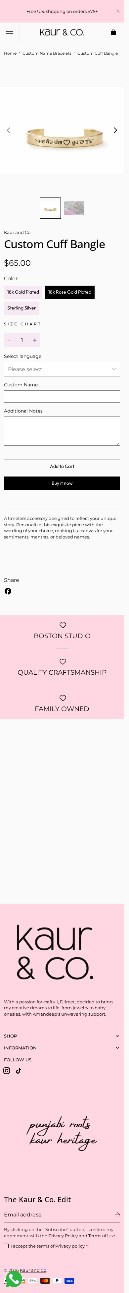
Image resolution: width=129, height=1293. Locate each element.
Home (10, 53)
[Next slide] (115, 128)
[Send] (117, 1214)
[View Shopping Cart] (114, 32)
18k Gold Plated (23, 287)
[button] (9, 32)
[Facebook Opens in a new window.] (8, 586)
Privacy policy (70, 1246)
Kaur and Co (33, 1270)
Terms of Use (101, 1235)
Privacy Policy (62, 1235)
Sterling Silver (21, 303)
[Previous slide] (8, 128)
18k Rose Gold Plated (69, 287)
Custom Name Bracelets (46, 53)
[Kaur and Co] (52, 950)
